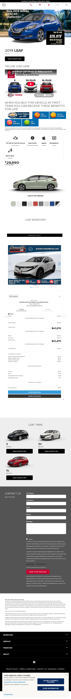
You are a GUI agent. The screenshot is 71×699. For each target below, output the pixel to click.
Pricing (21, 309)
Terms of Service (41, 564)
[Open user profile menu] (48, 4)
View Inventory (15, 59)
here (19, 611)
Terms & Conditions (28, 669)
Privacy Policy (30, 564)
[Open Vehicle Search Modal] (57, 4)
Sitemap (61, 669)
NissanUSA (52, 669)
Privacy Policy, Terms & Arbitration (15, 682)
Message (29, 521)
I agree (31, 539)
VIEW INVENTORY (19, 451)
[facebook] (34, 662)
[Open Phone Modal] (31, 4)
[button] (59, 264)
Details (48, 309)
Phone (28, 514)
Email (28, 507)
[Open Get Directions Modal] (40, 4)
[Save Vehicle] (59, 296)
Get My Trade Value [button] (34, 396)
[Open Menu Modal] (66, 4)
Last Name (30, 500)
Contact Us (42, 669)
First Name (30, 493)
